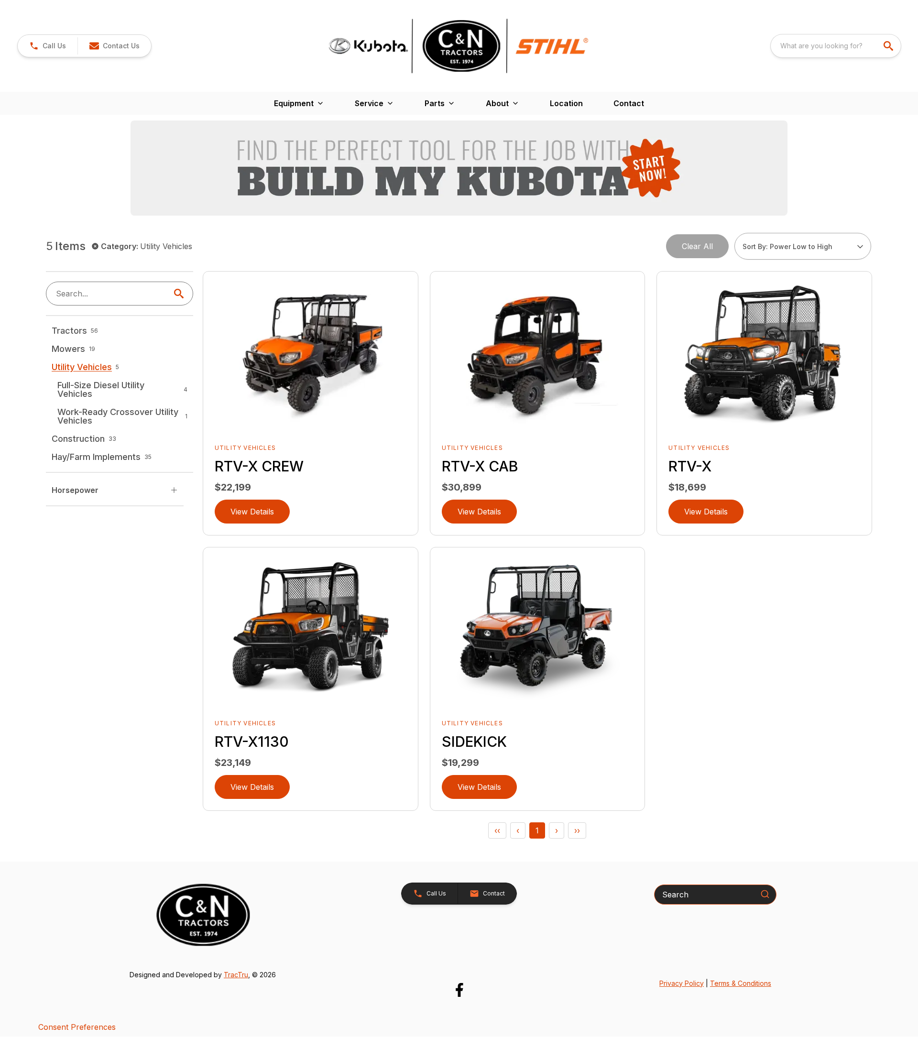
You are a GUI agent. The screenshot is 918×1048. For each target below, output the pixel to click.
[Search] (765, 894)
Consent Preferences (77, 1027)
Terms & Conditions (740, 983)
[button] (47, 46)
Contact (628, 103)
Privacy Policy (681, 983)
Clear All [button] (697, 246)
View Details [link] (252, 511)
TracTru (236, 975)
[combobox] (836, 45)
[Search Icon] (180, 293)
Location (566, 103)
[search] (889, 46)
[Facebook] (459, 990)
